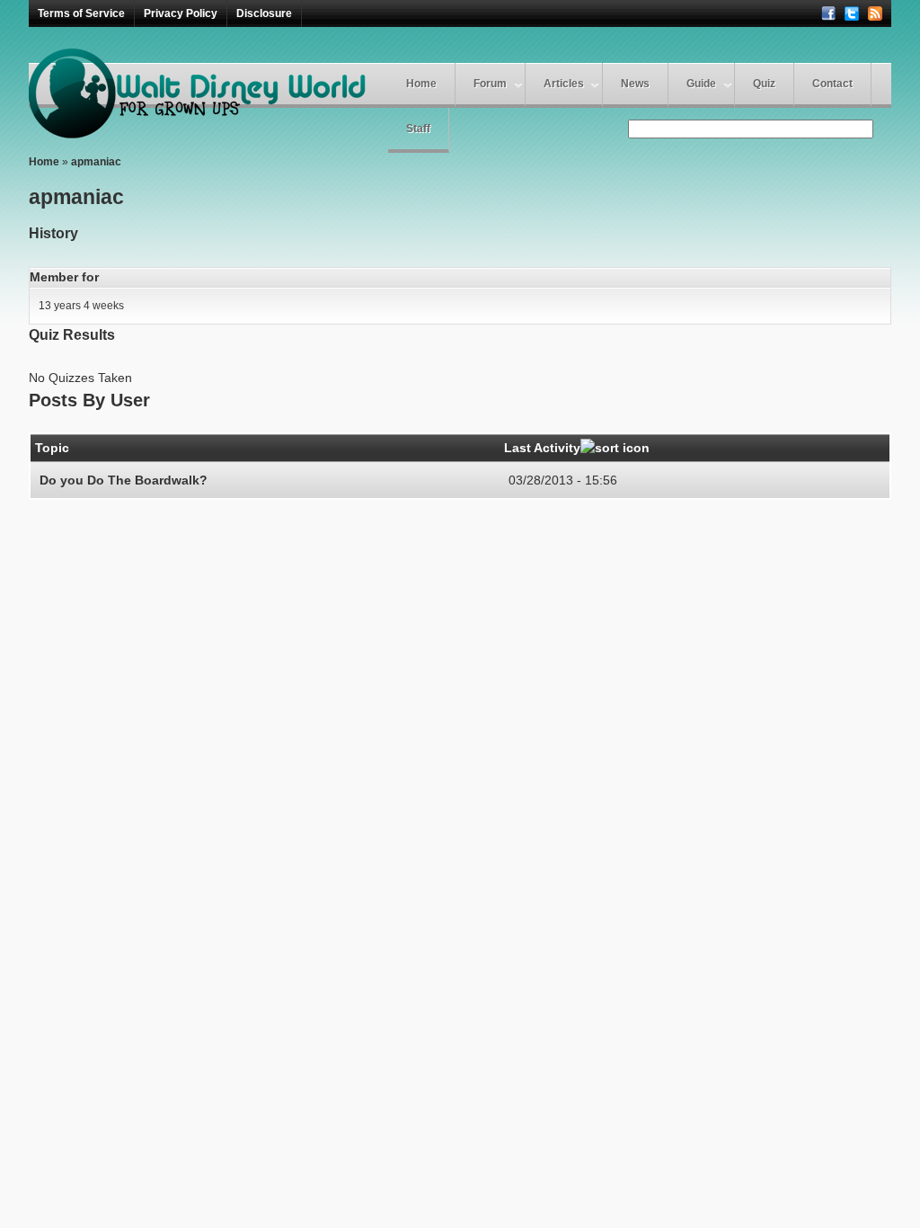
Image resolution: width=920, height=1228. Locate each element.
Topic (52, 447)
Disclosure (264, 13)
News (635, 83)
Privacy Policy (180, 13)
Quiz (764, 83)
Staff (418, 128)
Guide (701, 83)
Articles (564, 83)
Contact (832, 83)
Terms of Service (81, 13)
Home (421, 83)
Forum (490, 83)
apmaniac (96, 161)
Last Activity (542, 447)
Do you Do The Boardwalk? (124, 480)
